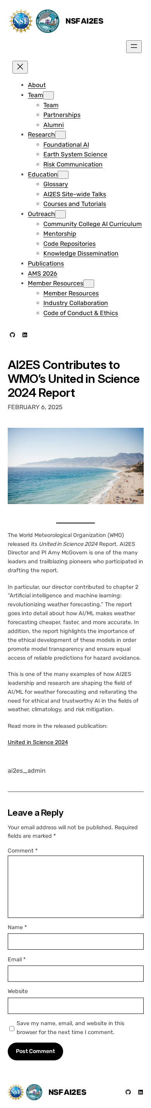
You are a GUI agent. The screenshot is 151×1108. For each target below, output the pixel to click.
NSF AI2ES (84, 21)
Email (17, 959)
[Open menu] (134, 46)
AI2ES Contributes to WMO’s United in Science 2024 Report (74, 378)
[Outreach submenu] (60, 214)
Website (18, 991)
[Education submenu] (63, 175)
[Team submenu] (48, 95)
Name (17, 927)
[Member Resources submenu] (88, 284)
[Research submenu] (60, 135)
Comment (23, 850)
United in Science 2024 (38, 742)
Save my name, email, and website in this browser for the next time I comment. (70, 1028)
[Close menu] (20, 67)
